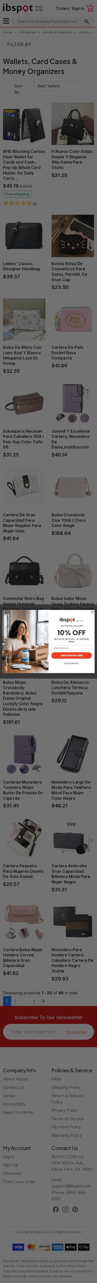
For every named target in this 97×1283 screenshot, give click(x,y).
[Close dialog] (92, 612)
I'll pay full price (71, 663)
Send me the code (71, 655)
